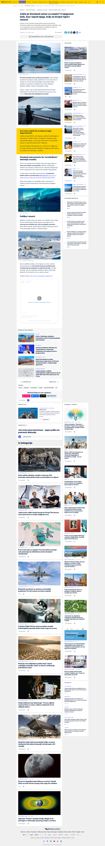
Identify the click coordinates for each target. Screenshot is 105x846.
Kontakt (37, 837)
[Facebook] (47, 841)
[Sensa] (66, 835)
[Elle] (41, 835)
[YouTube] (54, 841)
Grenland (26, 387)
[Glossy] (49, 835)
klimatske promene (50, 92)
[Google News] (61, 841)
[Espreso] (36, 835)
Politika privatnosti (66, 837)
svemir (40, 387)
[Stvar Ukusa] (79, 835)
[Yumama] (73, 835)
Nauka (20, 387)
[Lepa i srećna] (55, 835)
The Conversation (39, 276)
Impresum (33, 837)
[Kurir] (31, 835)
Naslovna (22, 9)
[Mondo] (25, 835)
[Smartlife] (60, 835)
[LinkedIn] (50, 841)
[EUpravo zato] (6, 2)
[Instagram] (43, 841)
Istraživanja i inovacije (42, 9)
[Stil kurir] (45, 835)
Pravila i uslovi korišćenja (55, 837)
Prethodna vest (27, 381)
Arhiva (72, 837)
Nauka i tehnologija (30, 9)
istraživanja (33, 387)
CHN (30, 276)
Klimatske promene (49, 387)
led (56, 387)
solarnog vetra (43, 175)
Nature (49, 276)
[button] (58, 32)
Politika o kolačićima (44, 837)
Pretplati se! (46, 419)
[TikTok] (57, 841)
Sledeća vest (52, 381)
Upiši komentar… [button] (27, 436)
